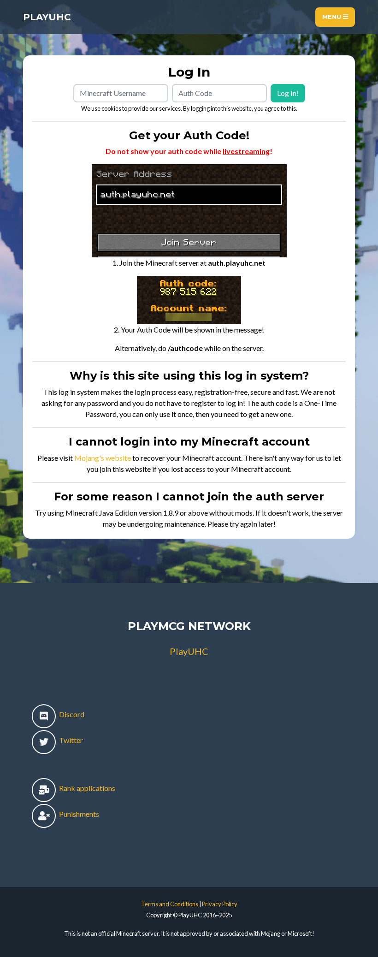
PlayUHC (47, 17)
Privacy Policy (219, 904)
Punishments (78, 813)
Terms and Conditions (169, 904)
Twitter (70, 740)
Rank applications (86, 788)
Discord (71, 714)
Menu (332, 16)
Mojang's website (102, 457)
